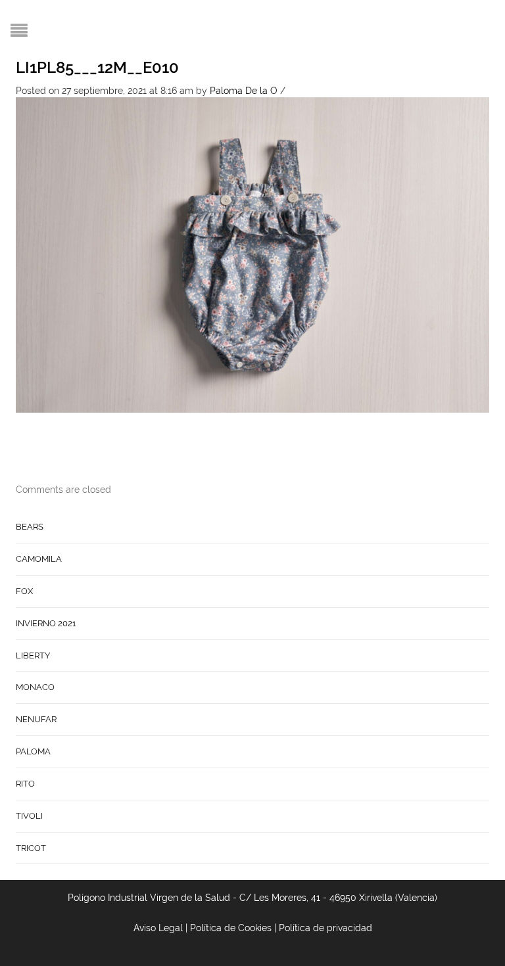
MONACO (35, 687)
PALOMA (33, 751)
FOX (24, 591)
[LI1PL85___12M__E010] (252, 254)
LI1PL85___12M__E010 (97, 67)
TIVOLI (29, 816)
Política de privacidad (325, 928)
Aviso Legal (158, 928)
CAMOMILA (39, 559)
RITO (25, 784)
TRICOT (31, 848)
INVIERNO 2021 (46, 623)
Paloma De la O (243, 90)
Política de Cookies (231, 928)
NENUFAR (36, 719)
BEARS (29, 527)
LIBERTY (33, 655)
